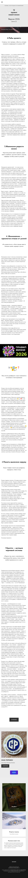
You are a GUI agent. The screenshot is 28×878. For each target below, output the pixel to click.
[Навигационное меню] (2, 2)
